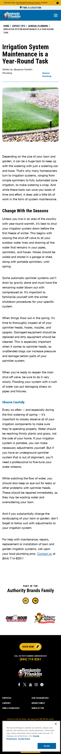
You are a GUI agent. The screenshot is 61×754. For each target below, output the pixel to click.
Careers (6, 703)
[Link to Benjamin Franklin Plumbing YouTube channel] (30, 685)
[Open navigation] (56, 15)
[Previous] (26, 601)
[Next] (35, 601)
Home (6, 26)
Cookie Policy (24, 739)
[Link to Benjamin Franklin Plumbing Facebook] (19, 685)
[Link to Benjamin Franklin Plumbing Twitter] (25, 685)
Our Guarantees (40, 698)
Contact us (44, 553)
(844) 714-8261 (30, 659)
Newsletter (38, 708)
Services (6, 698)
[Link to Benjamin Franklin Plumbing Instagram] (36, 685)
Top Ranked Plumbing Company (28, 3)
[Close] (56, 724)
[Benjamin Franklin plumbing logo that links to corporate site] (11, 15)
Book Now (28, 646)
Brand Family (38, 703)
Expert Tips (18, 26)
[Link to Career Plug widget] (42, 685)
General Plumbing (38, 26)
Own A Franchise (11, 708)
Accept (47, 746)
